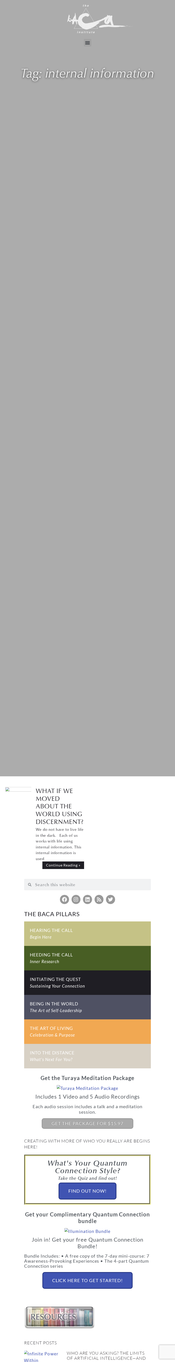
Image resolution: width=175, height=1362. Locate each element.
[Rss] (99, 899)
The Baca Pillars (52, 914)
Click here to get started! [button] (87, 1280)
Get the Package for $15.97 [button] (87, 1123)
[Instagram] (76, 899)
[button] (87, 42)
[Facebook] (64, 899)
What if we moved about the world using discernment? (59, 806)
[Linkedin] (87, 899)
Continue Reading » (63, 865)
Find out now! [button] (87, 1191)
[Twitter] (110, 899)
